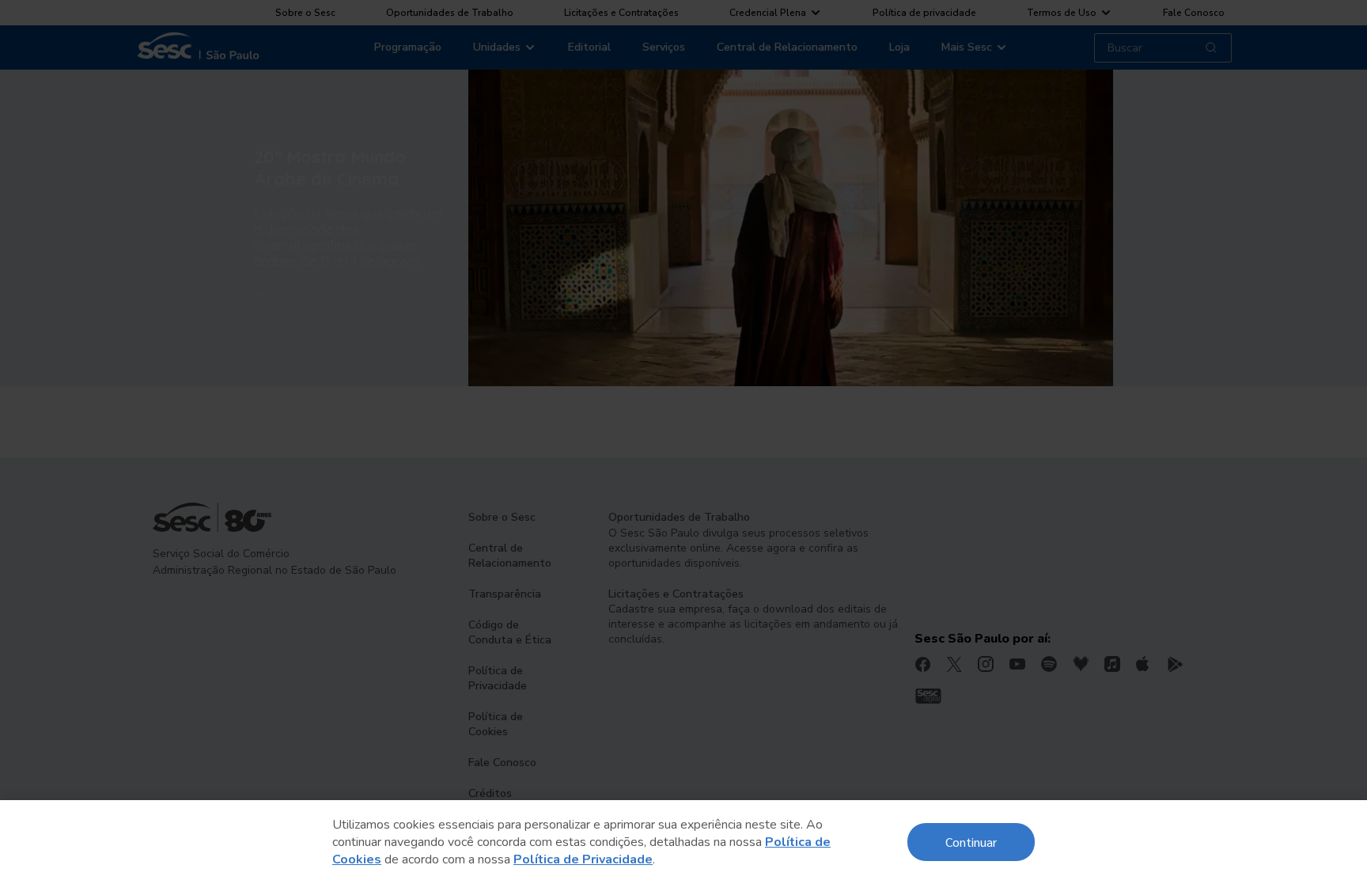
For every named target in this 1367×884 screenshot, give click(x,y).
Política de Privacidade (583, 859)
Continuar (971, 841)
